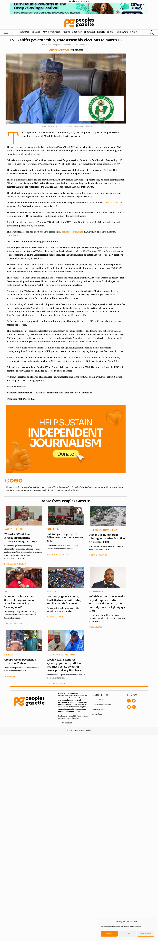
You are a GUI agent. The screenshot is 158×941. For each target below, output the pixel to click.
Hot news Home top (103, 529)
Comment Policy (98, 700)
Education (89, 32)
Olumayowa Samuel (56, 617)
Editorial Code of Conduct (101, 705)
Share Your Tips (98, 709)
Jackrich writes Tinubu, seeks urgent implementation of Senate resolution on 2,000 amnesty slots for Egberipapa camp (107, 603)
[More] (20, 481)
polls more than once (72, 232)
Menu (8, 32)
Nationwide (122, 32)
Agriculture (13, 529)
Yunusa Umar (10, 676)
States (9, 654)
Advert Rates (97, 714)
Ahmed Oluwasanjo (98, 555)
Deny (127, 934)
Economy (77, 32)
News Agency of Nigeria (15, 564)
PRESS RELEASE (95, 627)
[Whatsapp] (16, 481)
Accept (109, 934)
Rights (66, 32)
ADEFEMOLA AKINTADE (59, 50)
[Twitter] (12, 481)
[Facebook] (7, 481)
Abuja (8, 591)
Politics (36, 32)
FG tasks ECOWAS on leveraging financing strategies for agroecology (20, 538)
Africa (51, 591)
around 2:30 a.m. (110, 202)
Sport (110, 32)
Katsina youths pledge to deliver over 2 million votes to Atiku (65, 538)
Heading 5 (96, 591)
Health (101, 32)
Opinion (134, 32)
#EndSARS (24, 32)
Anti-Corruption (51, 32)
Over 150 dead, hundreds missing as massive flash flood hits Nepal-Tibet (107, 538)
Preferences (145, 934)
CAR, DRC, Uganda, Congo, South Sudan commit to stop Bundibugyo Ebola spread (64, 600)
